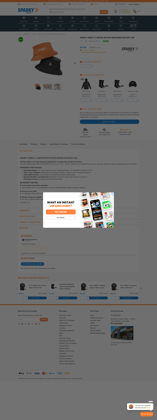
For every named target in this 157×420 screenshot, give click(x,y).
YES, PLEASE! (61, 212)
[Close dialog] (112, 193)
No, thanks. (61, 218)
